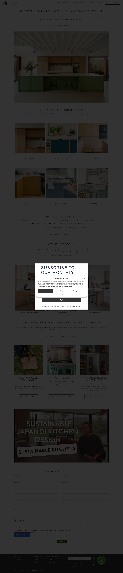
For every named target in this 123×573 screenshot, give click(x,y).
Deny (61, 291)
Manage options (77, 291)
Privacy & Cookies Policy (61, 294)
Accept (45, 291)
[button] (84, 278)
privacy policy (76, 306)
